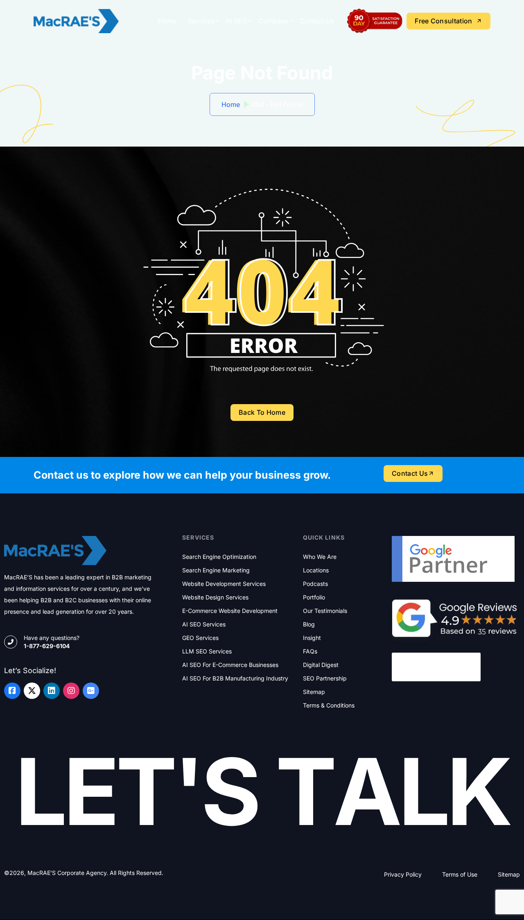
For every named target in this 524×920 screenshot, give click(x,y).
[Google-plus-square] (91, 691)
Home (167, 21)
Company (273, 21)
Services (201, 21)
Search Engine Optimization (219, 557)
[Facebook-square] (12, 691)
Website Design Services (215, 597)
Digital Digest (321, 665)
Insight (312, 638)
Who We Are (320, 557)
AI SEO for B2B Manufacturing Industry (235, 678)
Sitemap (314, 692)
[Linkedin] (51, 691)
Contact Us (317, 21)
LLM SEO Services (207, 651)
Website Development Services (224, 584)
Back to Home (262, 412)
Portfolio (314, 597)
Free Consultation (443, 21)
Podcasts (315, 584)
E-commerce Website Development (230, 611)
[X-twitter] (32, 691)
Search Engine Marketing (216, 570)
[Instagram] (71, 691)
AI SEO (236, 21)
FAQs (310, 651)
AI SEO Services (204, 624)
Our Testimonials (325, 611)
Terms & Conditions (329, 705)
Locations (316, 570)
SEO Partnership (325, 678)
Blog (309, 624)
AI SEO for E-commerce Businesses (230, 665)
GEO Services (200, 638)
